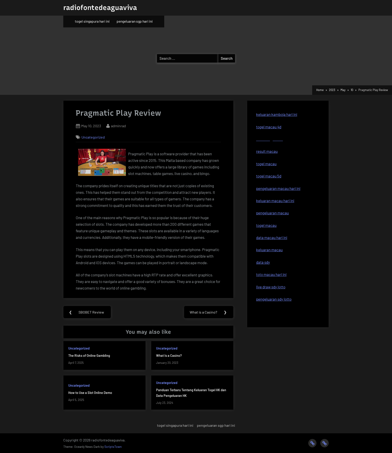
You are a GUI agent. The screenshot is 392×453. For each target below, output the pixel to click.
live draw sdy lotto (270, 287)
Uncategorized (93, 137)
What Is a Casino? (169, 355)
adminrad (118, 125)
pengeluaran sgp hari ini (135, 21)
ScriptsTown (113, 446)
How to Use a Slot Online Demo (90, 393)
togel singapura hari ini (92, 21)
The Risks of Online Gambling (89, 355)
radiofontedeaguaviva (100, 8)
